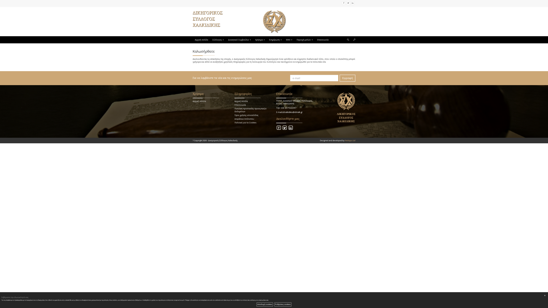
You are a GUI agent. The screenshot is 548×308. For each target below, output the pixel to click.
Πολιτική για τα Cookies (245, 122)
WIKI (288, 39)
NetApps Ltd (350, 140)
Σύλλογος (217, 39)
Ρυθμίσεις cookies (283, 304)
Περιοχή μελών (304, 39)
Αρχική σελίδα (201, 39)
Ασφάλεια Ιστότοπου (244, 118)
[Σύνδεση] (354, 39)
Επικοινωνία (323, 39)
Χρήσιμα (259, 39)
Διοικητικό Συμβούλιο (238, 39)
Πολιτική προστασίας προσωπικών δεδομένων (250, 110)
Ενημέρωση (274, 39)
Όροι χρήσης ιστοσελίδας (246, 115)
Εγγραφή (347, 78)
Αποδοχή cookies (264, 304)
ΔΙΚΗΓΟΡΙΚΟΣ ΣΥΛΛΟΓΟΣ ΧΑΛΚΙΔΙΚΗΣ (207, 19)
